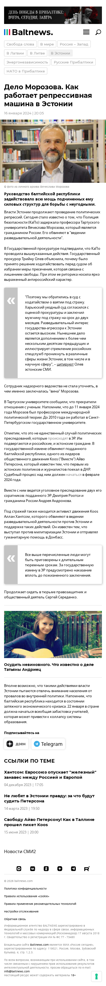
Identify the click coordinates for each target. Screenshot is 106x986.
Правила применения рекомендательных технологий (40, 904)
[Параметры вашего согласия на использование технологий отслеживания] (96, 976)
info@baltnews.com (17, 971)
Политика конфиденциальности (25, 889)
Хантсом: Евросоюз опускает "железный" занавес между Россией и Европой (50, 774)
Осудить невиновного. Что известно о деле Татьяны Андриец (49, 667)
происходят (58, 438)
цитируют (65, 364)
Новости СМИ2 (20, 851)
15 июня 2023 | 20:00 (21, 832)
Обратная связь (15, 919)
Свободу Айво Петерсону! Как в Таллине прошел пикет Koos (49, 822)
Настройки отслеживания (21, 912)
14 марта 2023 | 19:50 (21, 808)
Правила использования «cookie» (26, 896)
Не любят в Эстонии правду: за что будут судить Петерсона (49, 798)
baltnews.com (39, 945)
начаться (74, 474)
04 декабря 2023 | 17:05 (23, 784)
